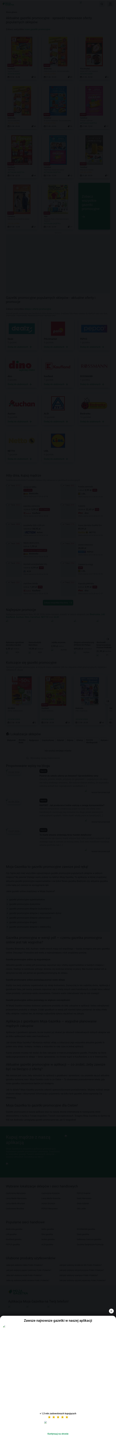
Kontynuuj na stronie (58, 1433)
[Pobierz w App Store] (58, 1425)
